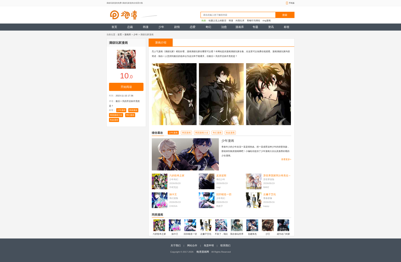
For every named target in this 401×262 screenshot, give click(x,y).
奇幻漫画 (130, 115)
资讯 (271, 27)
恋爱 (192, 27)
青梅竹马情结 (253, 20)
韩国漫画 (133, 110)
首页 (114, 27)
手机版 (291, 3)
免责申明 (209, 245)
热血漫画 (114, 120)
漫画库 (239, 27)
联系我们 (225, 245)
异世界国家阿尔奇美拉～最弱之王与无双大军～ (277, 175)
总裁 (130, 27)
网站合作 (192, 245)
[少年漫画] (185, 154)
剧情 (177, 27)
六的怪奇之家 (176, 175)
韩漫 (231, 20)
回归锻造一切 (223, 194)
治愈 (224, 27)
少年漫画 (121, 110)
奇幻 (208, 27)
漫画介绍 (160, 42)
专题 (255, 27)
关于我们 (176, 245)
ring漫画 (267, 20)
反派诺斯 (221, 175)
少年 (161, 27)
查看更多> (286, 159)
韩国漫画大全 (116, 115)
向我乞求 (240, 20)
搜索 (284, 15)
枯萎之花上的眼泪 (217, 20)
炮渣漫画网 (202, 251)
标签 (286, 27)
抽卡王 (173, 194)
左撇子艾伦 (269, 194)
